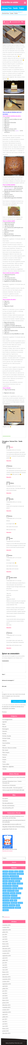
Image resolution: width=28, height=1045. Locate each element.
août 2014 (5, 986)
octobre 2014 (5, 981)
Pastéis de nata (13, 829)
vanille (17, 905)
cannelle (5, 873)
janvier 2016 (5, 946)
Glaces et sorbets (7, 886)
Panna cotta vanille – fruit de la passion (12, 787)
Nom (3, 674)
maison (17, 130)
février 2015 (5, 972)
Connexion (5, 801)
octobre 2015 (5, 953)
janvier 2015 (5, 974)
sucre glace (12, 905)
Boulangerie (5, 729)
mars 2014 (5, 998)
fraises (13, 883)
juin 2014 (4, 991)
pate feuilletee (6, 895)
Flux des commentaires (8, 805)
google (4, 829)
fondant (5, 883)
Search (14, 862)
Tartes (4, 762)
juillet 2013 (5, 1017)
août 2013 (5, 1014)
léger (17, 890)
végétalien (18, 907)
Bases (3, 724)
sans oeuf (5, 905)
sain (15, 900)
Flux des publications (7, 803)
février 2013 (5, 1028)
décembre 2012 (6, 1033)
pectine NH (14, 895)
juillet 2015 (5, 960)
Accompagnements (7, 719)
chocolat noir (20, 873)
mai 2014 (4, 993)
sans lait (20, 903)
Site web (4, 686)
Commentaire (5, 661)
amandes (5, 871)
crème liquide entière (16, 878)
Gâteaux (20, 12)
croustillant (5, 876)
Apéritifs (4, 722)
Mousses (19, 893)
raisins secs (5, 900)
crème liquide (6, 878)
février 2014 (5, 1000)
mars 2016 (5, 941)
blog (3, 826)
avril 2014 (4, 995)
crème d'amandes (14, 876)
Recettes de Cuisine (7, 851)
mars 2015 (5, 970)
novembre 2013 (6, 1007)
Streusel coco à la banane (9, 785)
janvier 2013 (5, 1031)
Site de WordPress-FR (7, 808)
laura (11, 447)
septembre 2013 (6, 1012)
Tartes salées (5, 764)
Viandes (4, 769)
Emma (4, 816)
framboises (19, 883)
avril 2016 (4, 939)
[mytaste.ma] (6, 917)
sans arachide (6, 903)
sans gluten (14, 903)
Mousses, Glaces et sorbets (9, 747)
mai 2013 (4, 1021)
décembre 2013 (6, 1005)
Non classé (5, 750)
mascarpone (6, 893)
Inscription (5, 798)
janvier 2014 (5, 1002)
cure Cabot (11, 881)
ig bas (4, 890)
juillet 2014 (5, 988)
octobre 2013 (5, 1010)
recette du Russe (8, 188)
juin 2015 (4, 962)
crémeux (5, 881)
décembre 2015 (6, 948)
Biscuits (4, 726)
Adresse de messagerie (8, 680)
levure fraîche (11, 890)
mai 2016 (4, 937)
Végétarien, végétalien (8, 766)
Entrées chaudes (6, 736)
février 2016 (5, 944)
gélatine (20, 888)
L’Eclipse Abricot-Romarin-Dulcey (16, 826)
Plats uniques (5, 752)
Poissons (4, 755)
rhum (11, 900)
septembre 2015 (6, 955)
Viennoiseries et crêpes (8, 907)
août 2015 (5, 958)
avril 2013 (4, 1024)
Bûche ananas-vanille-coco (14, 824)
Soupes (4, 759)
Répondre (8, 460)
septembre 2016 (6, 930)
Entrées (4, 733)
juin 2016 (4, 934)
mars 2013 (5, 1026)
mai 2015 (4, 965)
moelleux (13, 893)
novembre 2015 (6, 951)
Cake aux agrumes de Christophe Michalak (13, 790)
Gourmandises (6, 743)
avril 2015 (4, 967)
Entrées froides (6, 738)
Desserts (15, 12)
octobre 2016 (5, 927)
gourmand (15, 886)
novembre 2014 (6, 979)
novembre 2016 (6, 925)
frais (10, 883)
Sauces (4, 757)
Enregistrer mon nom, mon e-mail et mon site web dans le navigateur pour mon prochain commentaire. (13, 696)
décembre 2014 (6, 977)
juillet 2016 (5, 932)
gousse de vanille (7, 888)
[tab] (25, 3)
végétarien (5, 910)
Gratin (4, 745)
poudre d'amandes (15, 898)
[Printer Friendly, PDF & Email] (6, 436)
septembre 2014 (6, 984)
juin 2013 (4, 1019)
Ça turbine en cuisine (10, 2)
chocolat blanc (12, 873)
